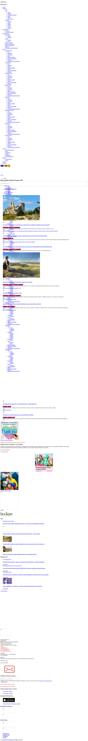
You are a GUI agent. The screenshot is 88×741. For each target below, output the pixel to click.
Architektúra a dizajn (9, 150)
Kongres (7, 154)
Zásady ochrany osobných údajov (7, 684)
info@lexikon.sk (3, 647)
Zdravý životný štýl (9, 156)
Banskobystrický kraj (9, 110)
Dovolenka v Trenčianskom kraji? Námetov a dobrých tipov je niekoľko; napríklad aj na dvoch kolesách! (26, 225)
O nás (4, 7)
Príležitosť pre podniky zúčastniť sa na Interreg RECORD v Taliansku (18, 415)
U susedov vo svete (9, 32)
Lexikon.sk (11, 740)
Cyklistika (12, 243)
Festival (9, 26)
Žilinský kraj (7, 97)
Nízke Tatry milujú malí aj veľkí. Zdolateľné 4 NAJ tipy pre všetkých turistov (20, 554)
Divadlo (9, 24)
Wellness (9, 37)
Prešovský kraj (8, 135)
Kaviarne (9, 40)
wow (6, 9)
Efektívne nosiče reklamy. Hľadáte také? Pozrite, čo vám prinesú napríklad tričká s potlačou (23, 523)
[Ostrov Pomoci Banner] (9, 439)
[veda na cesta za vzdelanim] (6, 440)
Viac (4, 229)
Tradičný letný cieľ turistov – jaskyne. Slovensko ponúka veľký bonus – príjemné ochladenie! (23, 562)
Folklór (9, 25)
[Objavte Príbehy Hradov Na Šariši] (44, 471)
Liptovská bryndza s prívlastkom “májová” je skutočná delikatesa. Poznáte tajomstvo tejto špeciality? (26, 574)
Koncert (9, 28)
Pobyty (9, 36)
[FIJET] (2, 510)
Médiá (4, 158)
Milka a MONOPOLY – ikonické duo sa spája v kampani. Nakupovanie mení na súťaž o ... (23, 586)
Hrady (9, 16)
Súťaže (4, 162)
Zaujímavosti (5, 29)
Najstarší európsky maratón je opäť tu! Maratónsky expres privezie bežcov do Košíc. (22, 304)
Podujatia (7, 20)
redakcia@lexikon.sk (4, 648)
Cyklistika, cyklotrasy (12, 15)
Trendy (4, 148)
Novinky (4, 8)
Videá (6, 160)
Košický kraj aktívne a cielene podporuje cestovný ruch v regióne (17, 282)
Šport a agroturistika (9, 45)
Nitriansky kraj (8, 85)
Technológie (7, 155)
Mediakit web (6, 733)
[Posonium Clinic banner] (5, 490)
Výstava (9, 21)
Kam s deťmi (10, 19)
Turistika (9, 13)
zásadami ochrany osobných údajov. (45, 680)
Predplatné (5, 736)
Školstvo (7, 46)
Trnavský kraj (8, 62)
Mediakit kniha (6, 735)
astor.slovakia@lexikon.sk (5, 651)
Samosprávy (15, 284)
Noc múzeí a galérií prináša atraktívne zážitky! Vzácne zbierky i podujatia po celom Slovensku (24, 568)
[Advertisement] (39, 189)
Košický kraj (7, 123)
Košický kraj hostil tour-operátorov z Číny (12, 293)
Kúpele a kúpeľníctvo (9, 44)
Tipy (6, 11)
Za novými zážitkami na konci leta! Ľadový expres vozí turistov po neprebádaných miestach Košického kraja (27, 246)
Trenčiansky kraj (8, 73)
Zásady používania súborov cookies (7, 686)
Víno (9, 41)
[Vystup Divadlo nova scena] (9, 489)
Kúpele (9, 69)
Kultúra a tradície (8, 42)
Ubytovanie (7, 34)
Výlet (9, 12)
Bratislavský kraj (8, 50)
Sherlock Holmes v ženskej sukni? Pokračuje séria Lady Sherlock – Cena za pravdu (21, 534)
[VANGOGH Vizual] (9, 509)
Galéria (9, 23)
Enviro (6, 151)
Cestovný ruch (6, 33)
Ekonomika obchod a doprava (11, 48)
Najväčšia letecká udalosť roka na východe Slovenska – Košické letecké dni (20, 404)
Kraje (4, 49)
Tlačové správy (8, 159)
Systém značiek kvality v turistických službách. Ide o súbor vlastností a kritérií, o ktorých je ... (24, 544)
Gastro (6, 38)
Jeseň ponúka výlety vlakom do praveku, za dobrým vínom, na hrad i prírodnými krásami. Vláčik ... (25, 236)
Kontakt (4, 737)
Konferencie (7, 152)
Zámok (9, 17)
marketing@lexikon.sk (5, 649)
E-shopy (4, 163)
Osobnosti (7, 30)
